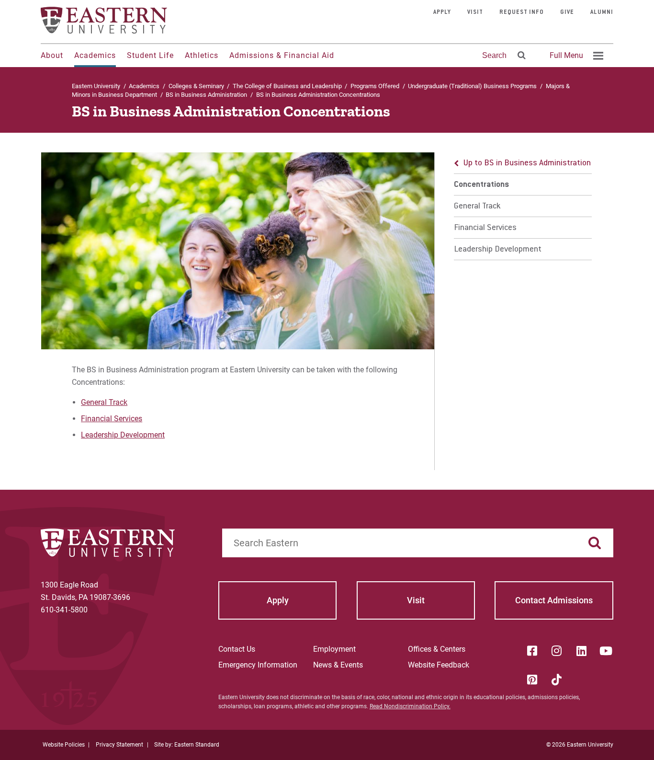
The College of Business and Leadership (287, 86)
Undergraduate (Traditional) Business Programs (472, 86)
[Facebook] (532, 651)
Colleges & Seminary (196, 86)
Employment (334, 649)
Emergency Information (257, 664)
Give (567, 12)
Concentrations (481, 185)
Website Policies (64, 744)
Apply (442, 12)
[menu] (523, 206)
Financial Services (111, 418)
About (52, 55)
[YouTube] (606, 651)
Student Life (150, 55)
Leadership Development (123, 434)
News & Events (338, 664)
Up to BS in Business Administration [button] (527, 163)
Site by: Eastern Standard (186, 744)
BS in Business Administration (206, 94)
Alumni (601, 12)
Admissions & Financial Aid (281, 55)
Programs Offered (374, 86)
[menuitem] (575, 55)
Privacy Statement (119, 744)
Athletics (201, 55)
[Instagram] (557, 651)
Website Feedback (438, 664)
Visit (475, 12)
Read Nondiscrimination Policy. (410, 706)
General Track (104, 402)
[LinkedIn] (581, 651)
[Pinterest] (532, 679)
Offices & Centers (436, 649)
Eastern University (96, 86)
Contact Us (236, 649)
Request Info (521, 12)
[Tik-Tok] (557, 679)
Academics (95, 55)
